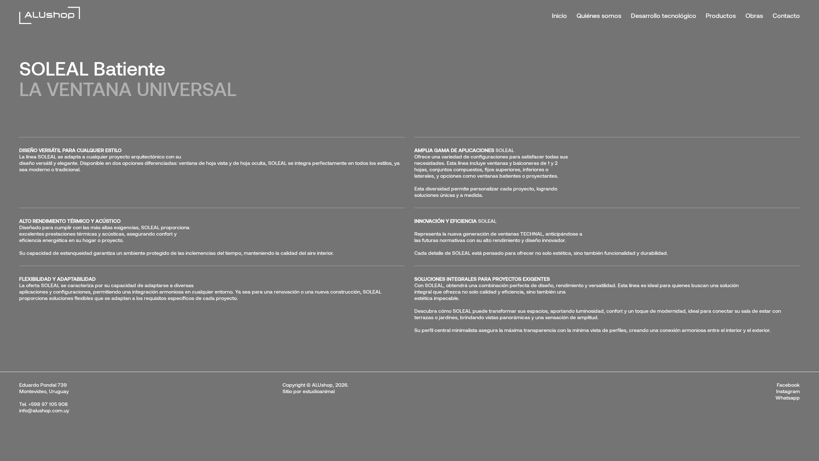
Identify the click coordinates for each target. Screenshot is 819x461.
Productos (721, 15)
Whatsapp (787, 397)
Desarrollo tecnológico (663, 15)
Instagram (788, 391)
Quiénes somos (598, 15)
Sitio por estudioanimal (308, 391)
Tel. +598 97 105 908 (43, 404)
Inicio (559, 15)
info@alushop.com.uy (44, 410)
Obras (754, 15)
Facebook (788, 385)
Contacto (786, 15)
